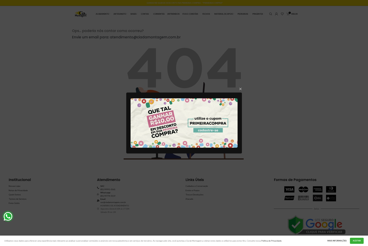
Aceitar (357, 240)
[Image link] (184, 122)
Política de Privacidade (271, 240)
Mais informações (337, 240)
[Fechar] (240, 89)
